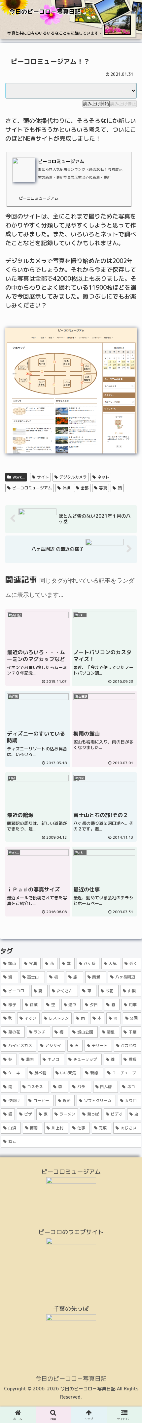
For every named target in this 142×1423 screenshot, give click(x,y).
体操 (66, 488)
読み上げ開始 (96, 103)
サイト (43, 477)
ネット (103, 477)
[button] (128, 1092)
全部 (85, 488)
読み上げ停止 (123, 103)
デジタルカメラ (73, 477)
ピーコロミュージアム (32, 488)
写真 (103, 488)
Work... (19, 477)
